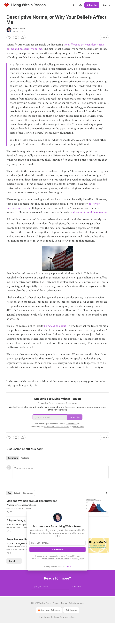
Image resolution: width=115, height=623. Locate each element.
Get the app (71, 610)
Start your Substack (50, 610)
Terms (64, 603)
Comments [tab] (13, 458)
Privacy (56, 603)
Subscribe (92, 5)
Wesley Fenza (19, 28)
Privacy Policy (78, 558)
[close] (84, 514)
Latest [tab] (17, 493)
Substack (43, 617)
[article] (57, 506)
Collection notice (76, 603)
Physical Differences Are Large (21, 504)
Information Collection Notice (56, 558)
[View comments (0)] (16, 37)
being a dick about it (55, 326)
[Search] (74, 5)
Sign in (106, 5)
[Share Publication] (80, 5)
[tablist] (18, 458)
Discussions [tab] (28, 493)
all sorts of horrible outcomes (90, 212)
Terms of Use (71, 556)
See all (12, 561)
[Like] (9, 37)
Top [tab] (9, 493)
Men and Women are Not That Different (31, 501)
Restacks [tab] (25, 458)
